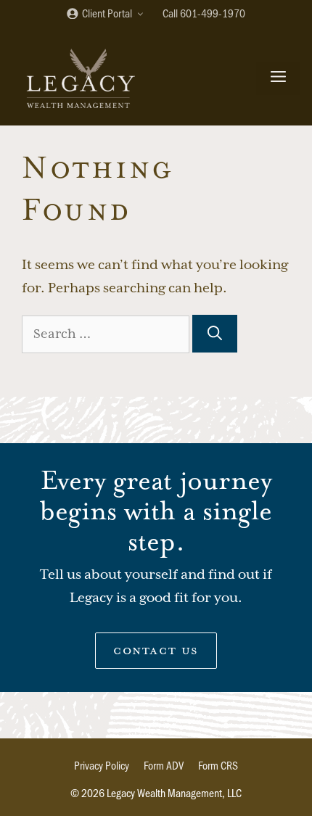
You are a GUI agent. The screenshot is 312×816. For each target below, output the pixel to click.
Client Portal (106, 12)
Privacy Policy (101, 764)
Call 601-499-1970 (204, 12)
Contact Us (156, 650)
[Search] (214, 334)
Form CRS (218, 764)
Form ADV (164, 764)
